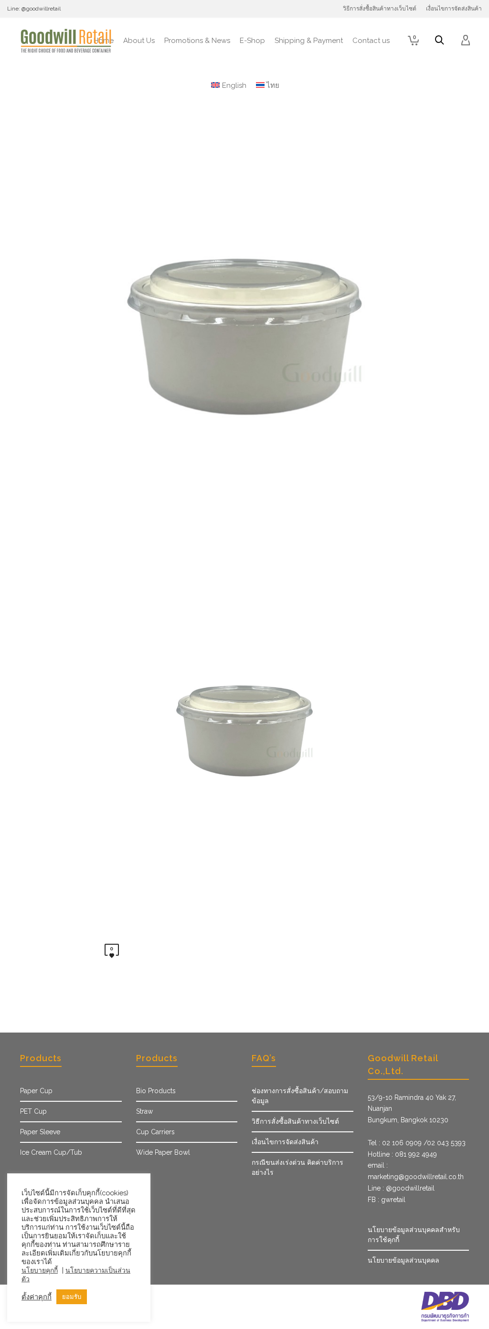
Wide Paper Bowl (163, 1152)
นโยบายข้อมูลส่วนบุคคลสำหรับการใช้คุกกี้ (414, 1235)
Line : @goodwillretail (401, 1188)
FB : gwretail (386, 1199)
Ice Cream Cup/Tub (51, 1152)
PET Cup (33, 1111)
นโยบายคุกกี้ (39, 1270)
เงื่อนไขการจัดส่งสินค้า (285, 1142)
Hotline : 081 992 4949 (402, 1154)
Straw (144, 1111)
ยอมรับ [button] (71, 1296)
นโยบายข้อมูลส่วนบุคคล (403, 1260)
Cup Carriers (155, 1132)
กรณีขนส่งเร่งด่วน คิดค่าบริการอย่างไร (297, 1167)
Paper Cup (36, 1091)
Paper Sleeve (40, 1132)
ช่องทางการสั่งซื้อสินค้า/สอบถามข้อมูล (300, 1096)
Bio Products (156, 1091)
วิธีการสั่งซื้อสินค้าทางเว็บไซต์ (295, 1121)
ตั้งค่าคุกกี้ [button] (36, 1297)
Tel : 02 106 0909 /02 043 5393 (417, 1143)
